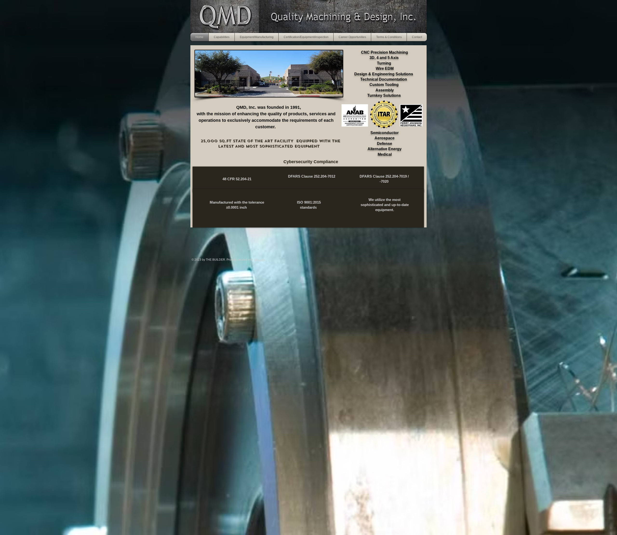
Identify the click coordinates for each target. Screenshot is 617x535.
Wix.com (259, 259)
